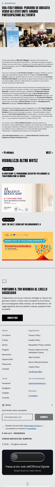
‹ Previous (8, 153)
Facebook (6, 383)
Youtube (5, 397)
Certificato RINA (35, 371)
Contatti (5, 369)
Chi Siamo (6, 335)
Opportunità (7, 359)
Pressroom (6, 364)
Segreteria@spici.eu (37, 383)
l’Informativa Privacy (32, 425)
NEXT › (49, 153)
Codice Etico (34, 367)
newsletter (31, 428)
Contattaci (33, 395)
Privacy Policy (34, 335)
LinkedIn (5, 393)
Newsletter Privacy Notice (40, 345)
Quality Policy (34, 340)
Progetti (5, 349)
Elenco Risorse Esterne (38, 362)
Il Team (5, 340)
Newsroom (6, 354)
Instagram (6, 388)
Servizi (4, 345)
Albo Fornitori (34, 357)
